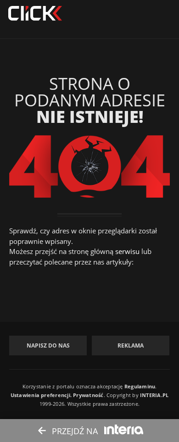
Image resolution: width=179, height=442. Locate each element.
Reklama (130, 345)
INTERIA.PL (154, 395)
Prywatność (88, 395)
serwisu (127, 251)
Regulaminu (139, 386)
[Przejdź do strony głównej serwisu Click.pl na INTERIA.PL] (35, 14)
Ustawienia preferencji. (41, 395)
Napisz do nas (48, 345)
